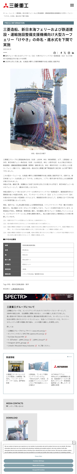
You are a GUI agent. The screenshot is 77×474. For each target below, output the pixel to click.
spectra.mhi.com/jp (37, 333)
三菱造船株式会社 (17, 289)
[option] (17, 372)
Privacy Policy (38, 456)
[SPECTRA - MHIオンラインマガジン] (38, 296)
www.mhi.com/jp (38, 331)
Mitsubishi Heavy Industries (24, 345)
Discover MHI (19, 336)
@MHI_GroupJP (39, 339)
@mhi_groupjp (21, 342)
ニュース (11, 13)
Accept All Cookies (38, 470)
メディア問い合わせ (16, 406)
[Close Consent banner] (73, 442)
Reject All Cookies (38, 465)
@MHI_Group (24, 339)
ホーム (5, 13)
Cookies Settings (38, 461)
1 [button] (67, 356)
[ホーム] (15, 5)
